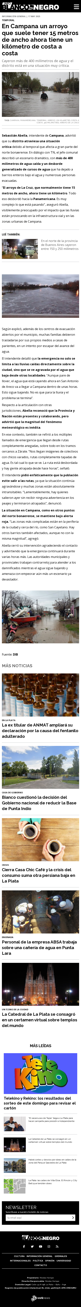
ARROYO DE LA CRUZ (69, 123)
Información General (40, 1256)
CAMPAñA (14, 120)
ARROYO (51, 120)
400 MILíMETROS (51, 123)
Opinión (49, 1261)
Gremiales (61, 1256)
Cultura (19, 1256)
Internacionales (20, 1261)
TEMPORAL (42, 120)
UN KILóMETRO (63, 120)
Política (38, 1261)
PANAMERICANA (28, 120)
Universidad (64, 1261)
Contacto (40, 1265)
